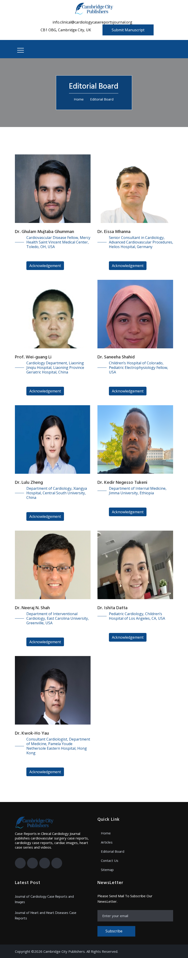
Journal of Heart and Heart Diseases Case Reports (45, 915)
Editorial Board (112, 851)
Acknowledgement (45, 265)
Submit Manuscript (128, 29)
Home (79, 99)
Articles (107, 842)
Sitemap (107, 869)
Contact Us (109, 860)
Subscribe (113, 931)
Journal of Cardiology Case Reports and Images (44, 899)
